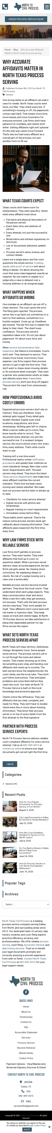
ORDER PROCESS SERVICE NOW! (26, 19)
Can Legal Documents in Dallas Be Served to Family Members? (34, 818)
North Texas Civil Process (16, 921)
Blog (16, 49)
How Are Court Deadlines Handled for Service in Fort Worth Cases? (31, 835)
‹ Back (10, 764)
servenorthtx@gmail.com (26, 1106)
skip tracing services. (13, 948)
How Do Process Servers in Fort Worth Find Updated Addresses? (32, 866)
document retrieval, (34, 944)
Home (8, 49)
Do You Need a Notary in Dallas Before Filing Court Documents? (34, 850)
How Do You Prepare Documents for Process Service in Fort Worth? (30, 804)
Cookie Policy (40, 1125)
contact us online (12, 748)
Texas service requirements (17, 476)
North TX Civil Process (30, 1115)
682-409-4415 (31, 745)
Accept (27, 1130)
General (9, 94)
